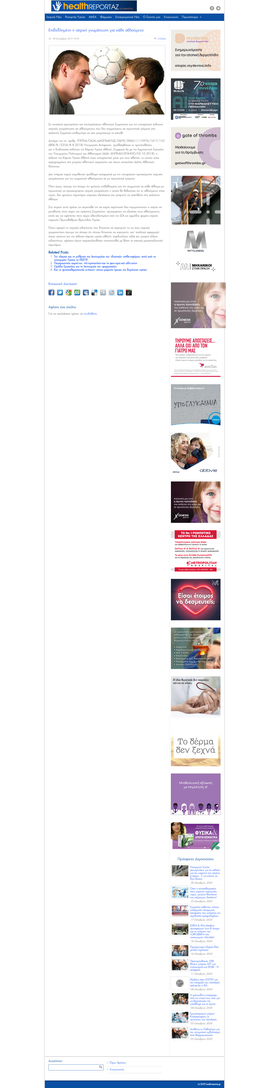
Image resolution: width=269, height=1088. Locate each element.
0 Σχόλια (162, 39)
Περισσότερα (190, 17)
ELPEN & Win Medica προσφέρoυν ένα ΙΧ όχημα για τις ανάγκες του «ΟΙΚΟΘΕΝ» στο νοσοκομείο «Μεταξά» (204, 931)
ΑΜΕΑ (92, 17)
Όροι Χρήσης (118, 1062)
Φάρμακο (106, 17)
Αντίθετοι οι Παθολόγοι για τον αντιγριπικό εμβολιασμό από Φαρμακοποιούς (205, 1032)
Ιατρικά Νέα (54, 17)
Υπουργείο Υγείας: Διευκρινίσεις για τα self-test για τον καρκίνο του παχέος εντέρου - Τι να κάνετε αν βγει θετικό (205, 873)
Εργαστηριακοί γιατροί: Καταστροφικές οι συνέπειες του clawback (203, 1017)
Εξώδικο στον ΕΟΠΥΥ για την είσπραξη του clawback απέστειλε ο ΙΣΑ (205, 982)
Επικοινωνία (171, 17)
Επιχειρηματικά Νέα (127, 17)
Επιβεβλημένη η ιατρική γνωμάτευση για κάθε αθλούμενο (96, 30)
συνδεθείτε (90, 313)
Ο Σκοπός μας (151, 17)
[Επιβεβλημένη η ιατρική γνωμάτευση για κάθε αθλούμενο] (107, 80)
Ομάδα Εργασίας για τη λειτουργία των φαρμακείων (85, 266)
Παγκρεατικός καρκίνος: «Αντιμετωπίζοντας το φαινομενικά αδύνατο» (95, 263)
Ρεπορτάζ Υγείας (75, 17)
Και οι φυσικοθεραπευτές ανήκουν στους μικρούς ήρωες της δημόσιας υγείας (100, 269)
